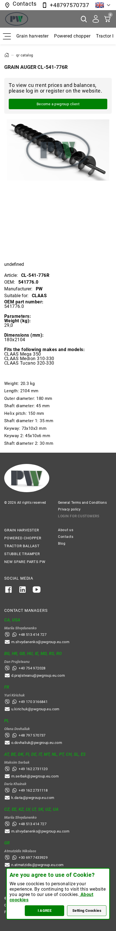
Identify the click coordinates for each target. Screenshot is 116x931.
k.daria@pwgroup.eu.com (32, 798)
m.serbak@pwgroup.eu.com (35, 776)
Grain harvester (32, 36)
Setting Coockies (86, 910)
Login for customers (78, 516)
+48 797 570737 (32, 735)
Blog (62, 544)
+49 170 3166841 (33, 702)
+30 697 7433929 (33, 857)
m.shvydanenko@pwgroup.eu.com (40, 642)
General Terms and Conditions (82, 503)
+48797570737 (69, 5)
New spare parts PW (25, 562)
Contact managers (25, 610)
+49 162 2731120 (33, 769)
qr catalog (24, 55)
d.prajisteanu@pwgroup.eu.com (38, 675)
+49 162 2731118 (33, 790)
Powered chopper (72, 36)
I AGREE (45, 910)
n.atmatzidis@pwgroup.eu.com (37, 865)
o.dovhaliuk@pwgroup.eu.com (36, 743)
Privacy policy (69, 509)
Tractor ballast (22, 546)
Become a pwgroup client (58, 104)
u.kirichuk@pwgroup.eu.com (35, 709)
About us (65, 530)
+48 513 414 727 (32, 634)
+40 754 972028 (32, 668)
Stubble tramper (22, 554)
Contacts (65, 537)
